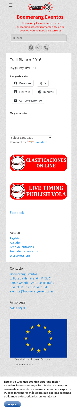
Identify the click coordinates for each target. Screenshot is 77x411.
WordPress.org (20, 255)
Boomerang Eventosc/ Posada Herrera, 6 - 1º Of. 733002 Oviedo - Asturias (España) (32, 278)
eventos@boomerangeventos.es (32, 291)
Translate (40, 142)
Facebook (17, 213)
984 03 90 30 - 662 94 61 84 (28, 287)
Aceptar (12, 404)
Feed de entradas (22, 247)
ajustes (52, 396)
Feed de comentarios (24, 251)
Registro (15, 238)
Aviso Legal (17, 308)
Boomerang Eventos (40, 17)
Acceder (15, 243)
